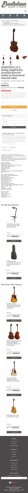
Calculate (14, 127)
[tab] (4, 147)
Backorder (14, 107)
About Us (14, 452)
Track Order (14, 443)
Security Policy (14, 469)
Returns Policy (14, 467)
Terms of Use (14, 463)
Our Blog (14, 454)
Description (4, 147)
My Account (14, 441)
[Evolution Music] (14, 4)
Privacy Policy (14, 465)
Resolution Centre (14, 445)
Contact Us (14, 456)
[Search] (25, 11)
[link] (12, 482)
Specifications (12, 147)
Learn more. (3, 88)
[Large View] (3, 57)
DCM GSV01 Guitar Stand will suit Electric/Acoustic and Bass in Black (13, 225)
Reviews (4, 150)
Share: (2, 83)
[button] (14, 110)
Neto (18, 491)
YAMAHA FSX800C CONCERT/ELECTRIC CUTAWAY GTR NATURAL (13, 379)
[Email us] (10, 482)
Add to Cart (14, 320)
